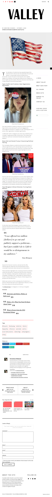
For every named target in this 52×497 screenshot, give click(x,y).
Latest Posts (26, 354)
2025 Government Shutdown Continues (19, 377)
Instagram (12, 369)
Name (4, 445)
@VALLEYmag (7, 286)
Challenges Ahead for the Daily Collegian (25, 390)
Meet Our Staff (41, 85)
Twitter (12, 343)
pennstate (18, 329)
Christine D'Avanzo (20, 370)
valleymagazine (25, 331)
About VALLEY (41, 82)
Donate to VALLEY (40, 97)
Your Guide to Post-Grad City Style (18, 410)
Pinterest (19, 343)
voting (3, 334)
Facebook (6, 343)
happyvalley (5, 329)
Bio (10, 354)
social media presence (7, 331)
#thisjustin (5, 326)
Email (12, 347)
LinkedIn (6, 347)
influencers (12, 329)
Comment (5, 430)
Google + (27, 343)
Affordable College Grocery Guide (18, 372)
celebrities (18, 326)
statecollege (18, 331)
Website (4, 455)
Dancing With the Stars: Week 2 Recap (10, 390)
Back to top (46, 494)
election (25, 326)
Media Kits (40, 93)
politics (24, 329)
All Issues (40, 89)
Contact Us (40, 101)
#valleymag (12, 326)
